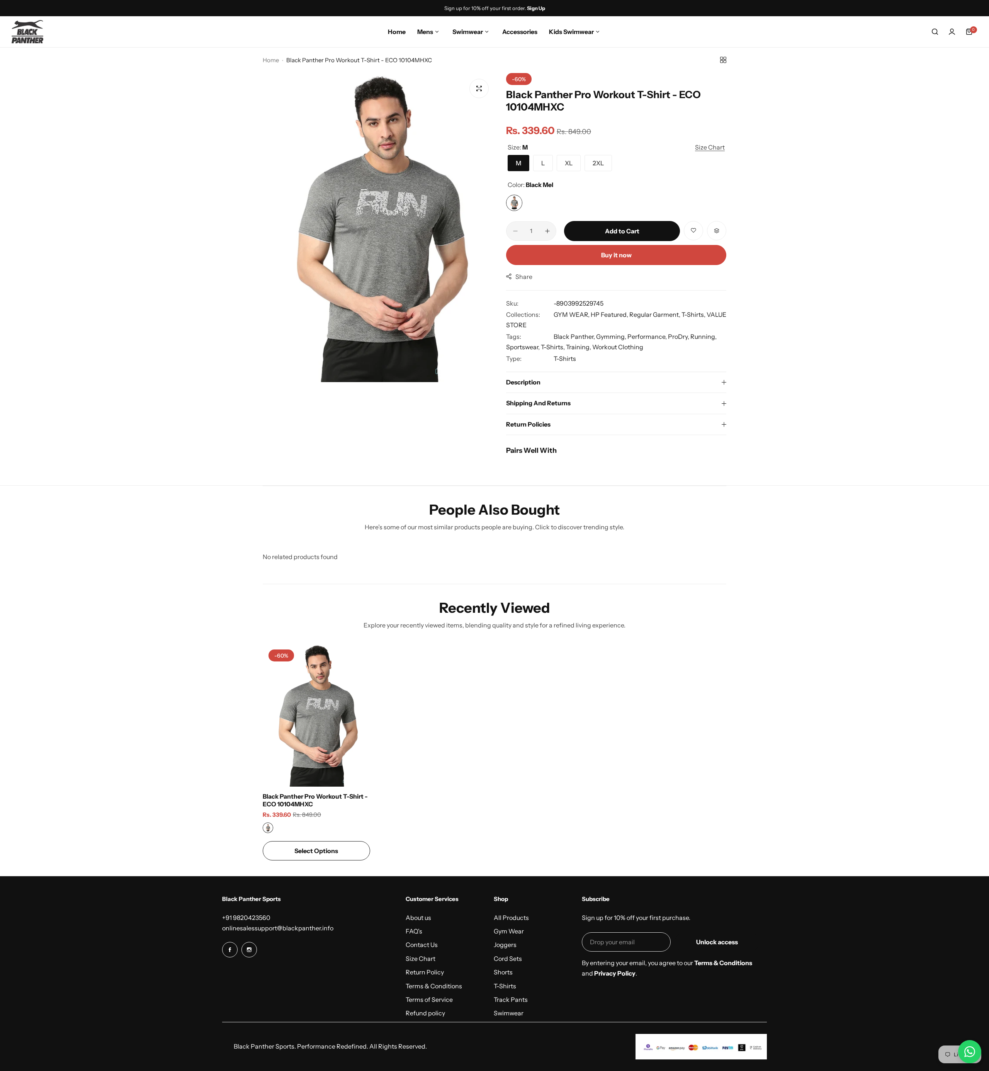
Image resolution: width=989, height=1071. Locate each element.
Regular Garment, (655, 314)
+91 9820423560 (246, 917)
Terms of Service (429, 999)
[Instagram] (249, 949)
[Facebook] (230, 949)
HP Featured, (610, 314)
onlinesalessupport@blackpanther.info (277, 928)
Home (271, 60)
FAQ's (414, 931)
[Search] (934, 31)
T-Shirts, (694, 314)
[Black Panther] (27, 31)
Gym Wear (509, 931)
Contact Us (422, 945)
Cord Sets (508, 958)
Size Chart (420, 958)
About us (418, 917)
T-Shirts (565, 358)
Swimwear (508, 1013)
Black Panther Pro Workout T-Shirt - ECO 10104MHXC (315, 800)
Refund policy (425, 1013)
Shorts (503, 972)
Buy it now (616, 255)
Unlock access (717, 942)
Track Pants (511, 999)
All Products (511, 917)
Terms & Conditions (434, 986)
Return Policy (425, 972)
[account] (951, 31)
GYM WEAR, (572, 314)
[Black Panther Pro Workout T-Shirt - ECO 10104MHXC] (316, 715)
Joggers (505, 945)
